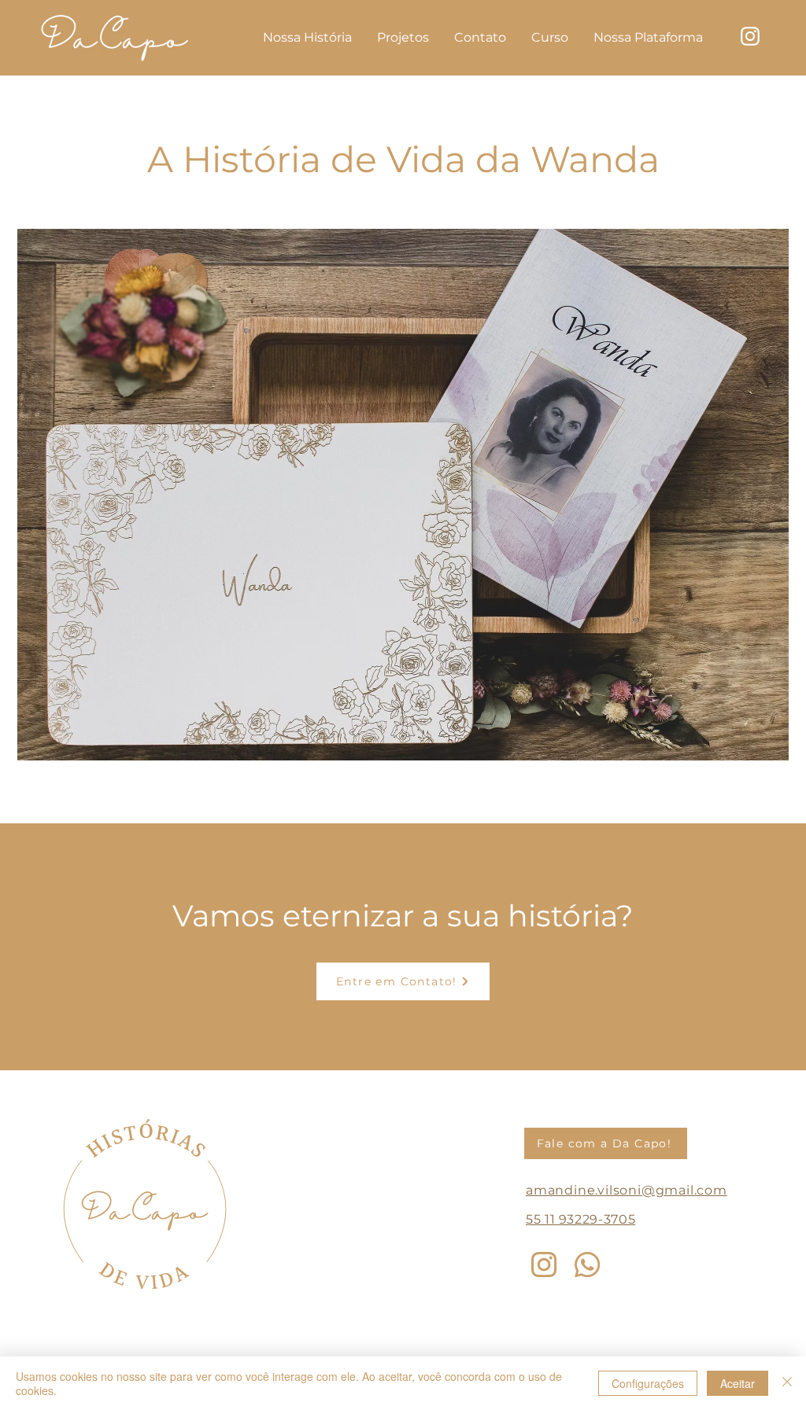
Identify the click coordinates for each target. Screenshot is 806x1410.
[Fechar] (787, 1383)
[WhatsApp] (587, 1264)
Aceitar (737, 1383)
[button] (403, 494)
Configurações (648, 1383)
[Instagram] (543, 1264)
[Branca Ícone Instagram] (750, 36)
